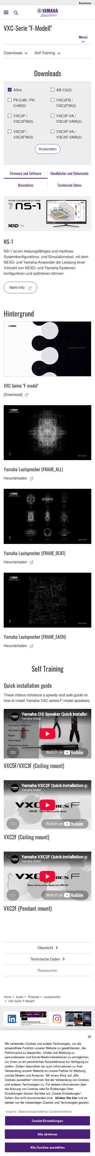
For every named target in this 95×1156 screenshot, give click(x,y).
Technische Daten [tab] (69, 185)
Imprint (11, 1111)
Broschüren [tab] (25, 185)
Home (7, 997)
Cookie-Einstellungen (47, 1120)
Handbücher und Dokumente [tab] (69, 173)
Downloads (13, 52)
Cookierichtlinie (60, 1111)
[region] (47, 1093)
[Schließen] (89, 1037)
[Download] (13, 394)
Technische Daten (45, 959)
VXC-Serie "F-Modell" (21, 1001)
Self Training (44, 52)
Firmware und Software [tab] (25, 173)
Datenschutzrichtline (33, 1111)
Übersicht (45, 947)
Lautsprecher (52, 997)
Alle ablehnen (48, 1134)
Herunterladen (15, 478)
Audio (19, 997)
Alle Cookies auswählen (47, 1147)
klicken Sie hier (66, 1098)
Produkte (33, 997)
